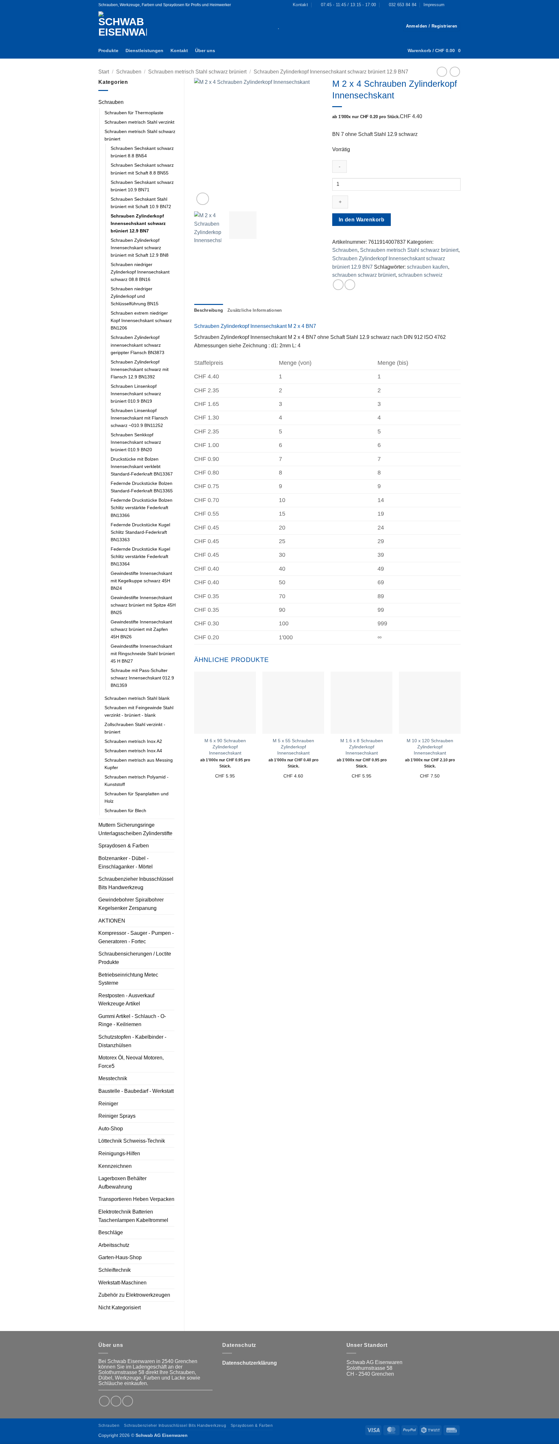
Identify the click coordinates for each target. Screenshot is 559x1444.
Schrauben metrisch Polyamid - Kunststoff (136, 780)
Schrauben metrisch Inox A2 (133, 741)
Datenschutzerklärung (249, 1363)
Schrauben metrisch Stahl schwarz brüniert (197, 71)
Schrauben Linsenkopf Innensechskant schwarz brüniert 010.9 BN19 (136, 394)
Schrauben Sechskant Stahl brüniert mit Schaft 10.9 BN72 (141, 202)
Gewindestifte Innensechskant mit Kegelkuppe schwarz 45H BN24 (141, 581)
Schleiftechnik (114, 1270)
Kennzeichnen (115, 1166)
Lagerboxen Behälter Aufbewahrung (122, 1183)
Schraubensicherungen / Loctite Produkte (134, 958)
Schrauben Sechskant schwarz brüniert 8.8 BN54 (142, 152)
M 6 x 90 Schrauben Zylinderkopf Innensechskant (225, 746)
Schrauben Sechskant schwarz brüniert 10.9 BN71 (142, 186)
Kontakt (179, 50)
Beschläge (110, 1232)
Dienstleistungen (144, 50)
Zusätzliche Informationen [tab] (254, 310)
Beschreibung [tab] (208, 310)
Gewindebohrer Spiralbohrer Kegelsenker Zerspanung (131, 904)
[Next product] (442, 72)
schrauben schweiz (420, 275)
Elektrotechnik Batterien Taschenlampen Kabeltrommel (133, 1216)
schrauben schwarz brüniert (364, 275)
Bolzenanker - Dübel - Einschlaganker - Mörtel (125, 862)
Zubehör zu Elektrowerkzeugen (134, 1295)
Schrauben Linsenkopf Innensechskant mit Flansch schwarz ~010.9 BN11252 (139, 418)
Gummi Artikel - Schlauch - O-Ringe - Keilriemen (132, 1020)
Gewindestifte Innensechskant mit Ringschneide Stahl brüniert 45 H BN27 (143, 654)
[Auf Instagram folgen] (457, 5)
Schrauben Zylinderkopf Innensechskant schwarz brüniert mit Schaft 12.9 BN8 (140, 248)
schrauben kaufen (427, 267)
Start (103, 71)
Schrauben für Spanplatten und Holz (136, 797)
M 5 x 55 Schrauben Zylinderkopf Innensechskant (293, 746)
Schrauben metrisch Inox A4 (133, 750)
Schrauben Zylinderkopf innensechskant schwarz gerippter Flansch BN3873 (137, 345)
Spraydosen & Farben (123, 845)
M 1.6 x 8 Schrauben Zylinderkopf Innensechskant (361, 746)
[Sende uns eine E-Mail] (127, 1401)
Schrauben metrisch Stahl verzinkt (139, 122)
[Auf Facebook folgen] (451, 5)
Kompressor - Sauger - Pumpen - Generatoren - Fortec (136, 937)
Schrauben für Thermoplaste (133, 112)
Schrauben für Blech (125, 810)
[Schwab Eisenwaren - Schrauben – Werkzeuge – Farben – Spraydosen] (125, 26)
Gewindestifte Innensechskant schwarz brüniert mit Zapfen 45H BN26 (141, 629)
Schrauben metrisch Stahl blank (137, 698)
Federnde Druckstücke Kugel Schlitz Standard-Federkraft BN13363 (140, 532)
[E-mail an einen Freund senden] (350, 284)
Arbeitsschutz (113, 1245)
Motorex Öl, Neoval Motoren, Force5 (131, 1062)
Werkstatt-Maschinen (122, 1282)
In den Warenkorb (361, 219)
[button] (431, 26)
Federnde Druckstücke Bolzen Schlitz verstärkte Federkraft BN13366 (141, 508)
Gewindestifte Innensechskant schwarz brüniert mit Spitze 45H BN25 (143, 605)
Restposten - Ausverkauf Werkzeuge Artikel (126, 1000)
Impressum (433, 4)
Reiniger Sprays (117, 1116)
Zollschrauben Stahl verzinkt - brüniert (134, 728)
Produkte (108, 50)
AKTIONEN (111, 920)
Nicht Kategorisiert (119, 1307)
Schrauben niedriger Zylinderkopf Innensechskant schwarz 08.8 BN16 (140, 272)
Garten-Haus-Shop (120, 1257)
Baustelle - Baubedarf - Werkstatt (136, 1091)
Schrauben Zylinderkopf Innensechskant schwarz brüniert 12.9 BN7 (331, 71)
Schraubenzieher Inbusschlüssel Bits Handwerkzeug (135, 883)
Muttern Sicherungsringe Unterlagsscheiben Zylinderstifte (135, 829)
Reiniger (108, 1103)
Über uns (205, 50)
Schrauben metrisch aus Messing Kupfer (138, 763)
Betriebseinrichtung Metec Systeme (128, 979)
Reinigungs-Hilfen (119, 1153)
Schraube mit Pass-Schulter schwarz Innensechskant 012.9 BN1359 (142, 678)
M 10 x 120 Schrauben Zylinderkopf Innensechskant (430, 746)
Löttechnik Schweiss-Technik (131, 1141)
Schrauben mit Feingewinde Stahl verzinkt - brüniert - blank (138, 711)
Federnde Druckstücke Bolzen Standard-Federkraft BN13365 (142, 487)
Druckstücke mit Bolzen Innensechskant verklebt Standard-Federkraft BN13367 (142, 466)
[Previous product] (455, 72)
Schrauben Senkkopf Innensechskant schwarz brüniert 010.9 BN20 (136, 442)
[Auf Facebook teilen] (338, 284)
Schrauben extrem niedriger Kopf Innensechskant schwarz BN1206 (141, 320)
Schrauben (128, 71)
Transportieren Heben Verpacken (136, 1199)
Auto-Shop (110, 1128)
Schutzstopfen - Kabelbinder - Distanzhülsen (132, 1041)
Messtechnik (112, 1078)
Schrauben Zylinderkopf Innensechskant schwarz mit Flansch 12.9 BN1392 (140, 369)
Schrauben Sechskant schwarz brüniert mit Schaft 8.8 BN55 (142, 168)
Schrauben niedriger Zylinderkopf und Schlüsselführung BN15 (135, 296)
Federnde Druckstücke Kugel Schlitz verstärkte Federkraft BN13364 (140, 556)
